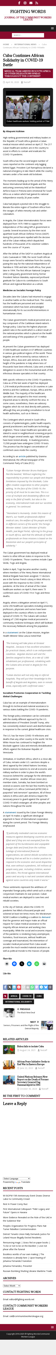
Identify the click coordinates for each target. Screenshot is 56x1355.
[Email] (31, 3)
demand (46, 917)
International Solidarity (18, 1001)
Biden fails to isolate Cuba (30, 1046)
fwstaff (27, 82)
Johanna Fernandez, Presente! (17, 1266)
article (22, 456)
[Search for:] (28, 35)
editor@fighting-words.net (21, 1299)
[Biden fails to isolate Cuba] (9, 1049)
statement (13, 632)
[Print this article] (28, 987)
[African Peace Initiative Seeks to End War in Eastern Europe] (9, 1064)
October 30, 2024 (28, 1088)
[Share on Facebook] (5, 987)
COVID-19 (27, 996)
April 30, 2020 (12, 82)
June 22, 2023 (26, 1068)
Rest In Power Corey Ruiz (15, 1204)
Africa (14, 996)
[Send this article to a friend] (23, 987)
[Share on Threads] (50, 987)
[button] (52, 28)
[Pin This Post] (19, 987)
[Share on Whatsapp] (32, 987)
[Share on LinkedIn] (14, 987)
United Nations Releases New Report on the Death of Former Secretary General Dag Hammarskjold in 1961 (33, 1080)
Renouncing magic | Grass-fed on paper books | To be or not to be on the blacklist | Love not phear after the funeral (26, 1246)
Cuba (39, 996)
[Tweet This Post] (9, 987)
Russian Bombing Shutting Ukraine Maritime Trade (27, 1271)
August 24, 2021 (28, 1050)
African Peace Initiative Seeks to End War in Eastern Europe (33, 1063)
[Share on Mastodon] (36, 987)
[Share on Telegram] (41, 987)
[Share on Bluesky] (46, 987)
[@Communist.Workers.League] (19, 3)
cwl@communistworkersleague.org (26, 1316)
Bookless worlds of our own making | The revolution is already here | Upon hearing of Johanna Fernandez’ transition (24, 1257)
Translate (25, 1182)
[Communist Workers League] (25, 3)
